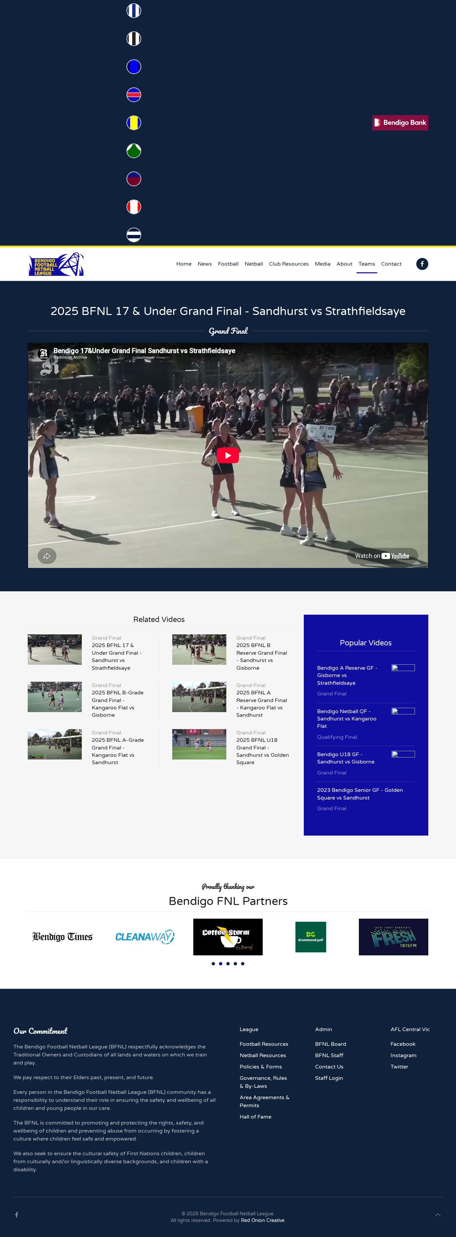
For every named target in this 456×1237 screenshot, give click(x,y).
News (205, 264)
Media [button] (322, 264)
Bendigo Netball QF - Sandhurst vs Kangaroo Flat (347, 719)
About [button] (344, 264)
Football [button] (228, 264)
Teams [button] (367, 264)
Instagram (404, 1055)
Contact (391, 264)
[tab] (213, 963)
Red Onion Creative (262, 1220)
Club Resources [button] (289, 264)
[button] (438, 1215)
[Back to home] (56, 264)
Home (184, 264)
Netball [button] (254, 264)
